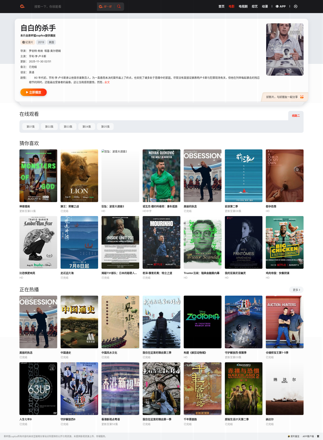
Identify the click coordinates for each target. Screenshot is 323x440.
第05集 (105, 126)
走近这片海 (67, 273)
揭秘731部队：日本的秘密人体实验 (120, 273)
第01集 (31, 126)
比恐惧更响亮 (27, 273)
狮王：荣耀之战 (70, 206)
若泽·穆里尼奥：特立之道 (157, 273)
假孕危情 (271, 206)
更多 (295, 289)
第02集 (49, 126)
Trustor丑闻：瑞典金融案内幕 (201, 273)
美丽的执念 (190, 206)
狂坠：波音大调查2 (112, 206)
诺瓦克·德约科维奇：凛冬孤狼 (160, 206)
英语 (31, 72)
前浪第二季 (231, 206)
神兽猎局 (24, 206)
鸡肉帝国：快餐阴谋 (277, 273)
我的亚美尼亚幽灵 (235, 273)
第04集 (86, 126)
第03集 (68, 126)
